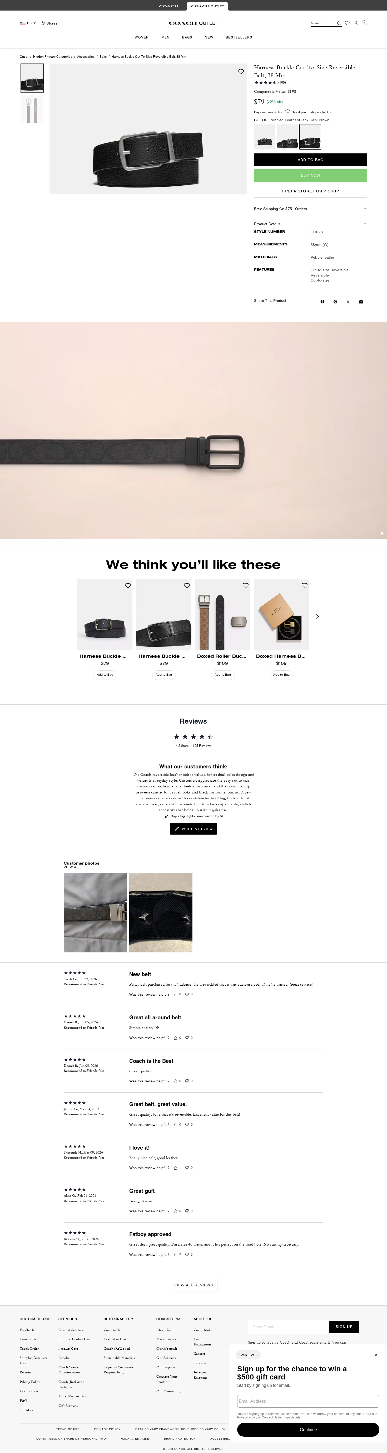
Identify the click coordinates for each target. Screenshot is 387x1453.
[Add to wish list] (241, 72)
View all (72, 867)
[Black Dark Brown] (310, 137)
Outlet (24, 57)
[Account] (356, 23)
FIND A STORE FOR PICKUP (310, 191)
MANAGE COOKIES (135, 1439)
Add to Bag (311, 160)
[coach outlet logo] (193, 23)
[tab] (169, 6)
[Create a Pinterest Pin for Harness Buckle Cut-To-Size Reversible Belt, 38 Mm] (335, 301)
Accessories (86, 57)
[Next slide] (321, 616)
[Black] (287, 137)
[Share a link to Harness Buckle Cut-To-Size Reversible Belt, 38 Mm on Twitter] (348, 301)
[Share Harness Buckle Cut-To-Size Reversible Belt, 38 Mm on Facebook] (322, 301)
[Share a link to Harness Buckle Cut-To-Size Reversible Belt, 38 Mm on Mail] (361, 301)
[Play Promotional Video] (382, 534)
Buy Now (311, 175)
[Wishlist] (347, 23)
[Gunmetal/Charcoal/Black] (265, 137)
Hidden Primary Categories (52, 57)
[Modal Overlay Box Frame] (308, 1393)
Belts (103, 57)
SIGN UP (344, 1327)
